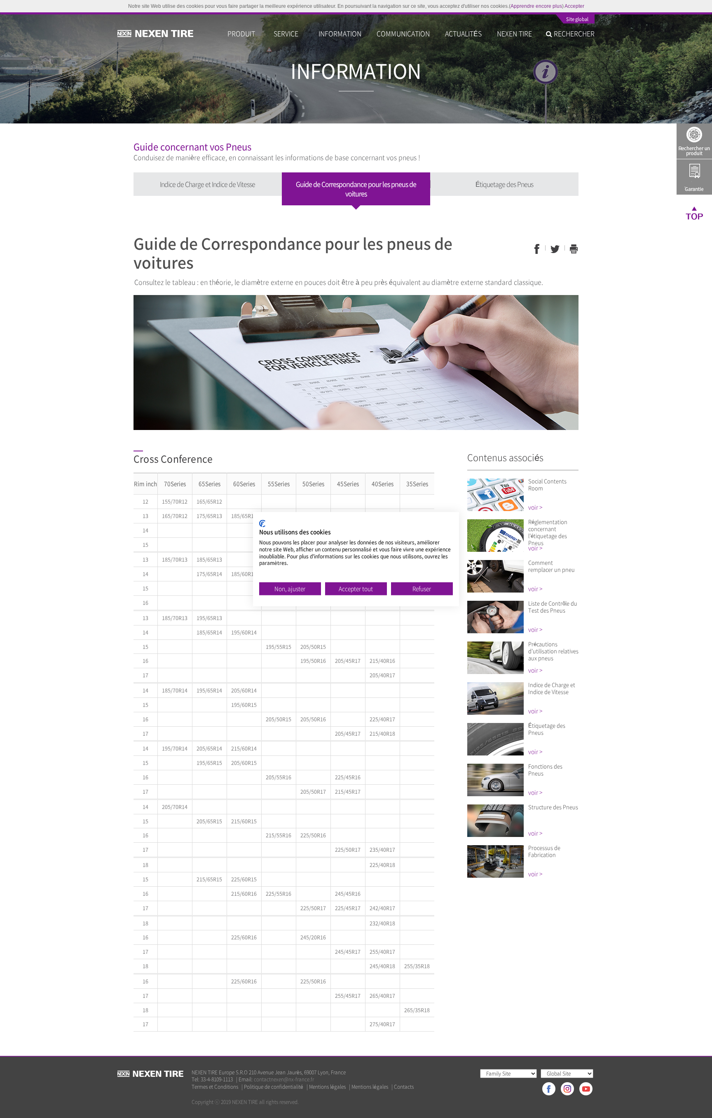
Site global (577, 20)
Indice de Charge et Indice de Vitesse (207, 184)
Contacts (404, 1086)
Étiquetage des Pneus (504, 184)
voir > (535, 507)
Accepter (574, 6)
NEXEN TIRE (514, 33)
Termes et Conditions (215, 1086)
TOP (694, 212)
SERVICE (288, 33)
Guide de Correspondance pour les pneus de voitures (356, 188)
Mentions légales (327, 1086)
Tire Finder (694, 141)
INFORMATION (340, 33)
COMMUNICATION (403, 33)
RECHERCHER (573, 33)
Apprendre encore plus (536, 6)
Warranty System (694, 177)
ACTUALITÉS (463, 33)
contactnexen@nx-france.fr (284, 1079)
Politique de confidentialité (273, 1086)
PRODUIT (242, 33)
